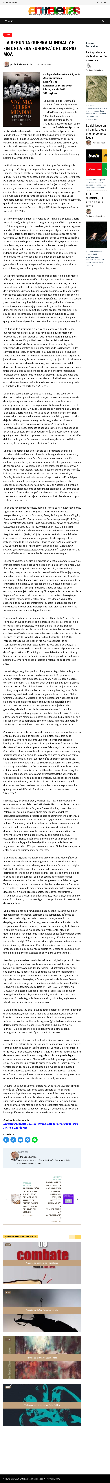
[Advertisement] (96, 320)
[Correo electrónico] (105, 2)
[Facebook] (98, 2)
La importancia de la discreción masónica (96, 56)
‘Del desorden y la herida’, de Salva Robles (42, 1405)
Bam (57, 1478)
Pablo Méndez (101, 143)
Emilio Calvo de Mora (97, 216)
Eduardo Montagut (96, 70)
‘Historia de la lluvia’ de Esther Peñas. (42, 1357)
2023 (8, 35)
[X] (101, 2)
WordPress (49, 1478)
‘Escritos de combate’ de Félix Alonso (42, 1263)
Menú (10, 21)
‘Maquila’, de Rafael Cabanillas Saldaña (42, 1310)
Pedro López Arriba (23, 64)
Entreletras (25, 1478)
